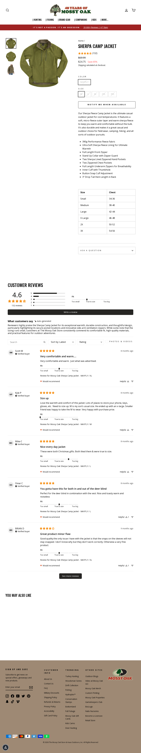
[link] (87, 53)
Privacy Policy (50, 706)
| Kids (94, 19)
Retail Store (90, 720)
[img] (43, 321)
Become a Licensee (93, 716)
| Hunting (37, 19)
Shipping (82, 65)
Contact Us (48, 683)
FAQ (46, 688)
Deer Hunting (71, 728)
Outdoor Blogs (91, 676)
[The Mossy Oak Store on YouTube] (18, 696)
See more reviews (70, 576)
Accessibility (49, 711)
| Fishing (50, 19)
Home (81, 40)
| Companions (80, 19)
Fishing (68, 690)
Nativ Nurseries (92, 711)
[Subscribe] (31, 687)
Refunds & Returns (52, 702)
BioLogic (89, 706)
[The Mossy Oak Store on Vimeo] (18, 701)
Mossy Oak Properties (95, 697)
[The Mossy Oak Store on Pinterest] (28, 696)
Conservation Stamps (71, 700)
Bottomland (70, 706)
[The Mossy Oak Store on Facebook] (12, 696)
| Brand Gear (64, 19)
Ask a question (91, 250)
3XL (112, 94)
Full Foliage (70, 711)
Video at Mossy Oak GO (94, 682)
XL (95, 94)
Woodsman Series (73, 681)
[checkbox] (119, 341)
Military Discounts (51, 693)
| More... (104, 19)
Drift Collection (71, 685)
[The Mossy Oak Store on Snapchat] (7, 701)
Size (81, 88)
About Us (48, 679)
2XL (103, 94)
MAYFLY (84, 82)
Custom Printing (92, 693)
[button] (48, 293)
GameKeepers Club (93, 702)
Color (82, 76)
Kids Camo (70, 723)
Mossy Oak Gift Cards (72, 717)
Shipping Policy (50, 697)
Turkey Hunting (72, 676)
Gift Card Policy (50, 715)
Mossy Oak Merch (93, 688)
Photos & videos (121, 341)
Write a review (70, 312)
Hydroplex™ (70, 694)
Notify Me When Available (107, 104)
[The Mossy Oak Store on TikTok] (12, 701)
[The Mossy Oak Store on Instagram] (7, 696)
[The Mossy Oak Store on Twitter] (23, 696)
